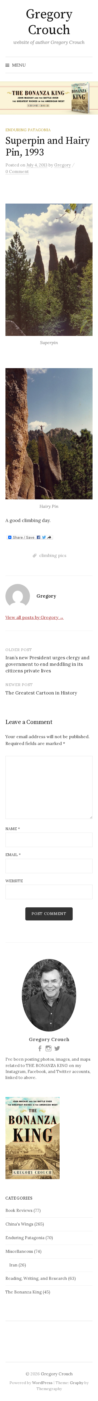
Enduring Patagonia (28, 129)
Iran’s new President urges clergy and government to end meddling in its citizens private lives (47, 664)
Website (14, 880)
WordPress (42, 1382)
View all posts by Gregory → (34, 617)
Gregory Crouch (49, 22)
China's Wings (19, 1224)
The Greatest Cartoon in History (41, 693)
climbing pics (52, 555)
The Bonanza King (23, 1292)
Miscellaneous (19, 1251)
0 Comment (17, 171)
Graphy (76, 1382)
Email (13, 854)
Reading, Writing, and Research (36, 1278)
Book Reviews (18, 1210)
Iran (13, 1265)
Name (12, 828)
